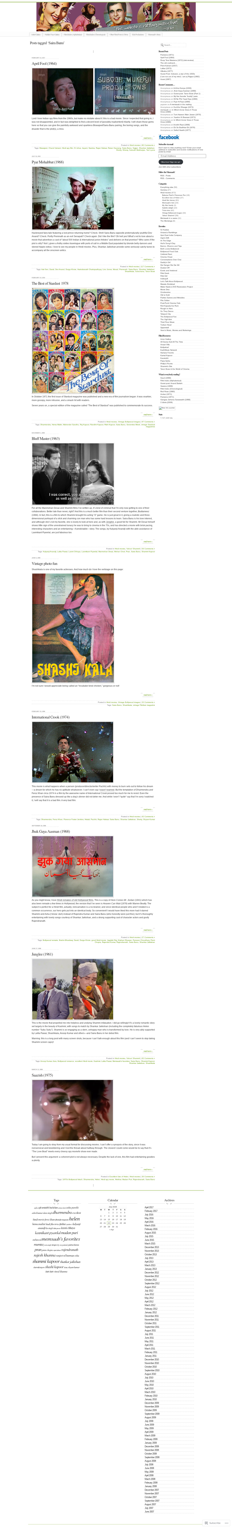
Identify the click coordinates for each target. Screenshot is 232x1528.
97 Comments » (148, 422)
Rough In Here (166, 309)
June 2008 (149, 1468)
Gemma (163, 190)
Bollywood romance (66, 1061)
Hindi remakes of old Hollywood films (75, 900)
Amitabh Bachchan (50, 1207)
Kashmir (97, 1061)
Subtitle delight (167, 208)
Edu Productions (138, 34)
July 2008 (149, 1464)
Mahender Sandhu (71, 425)
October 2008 (151, 1453)
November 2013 (152, 1250)
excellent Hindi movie (84, 1061)
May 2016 (149, 1218)
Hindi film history (168, 200)
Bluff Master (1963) (46, 438)
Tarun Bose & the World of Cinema (174, 369)
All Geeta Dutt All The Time (171, 342)
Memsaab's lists (168, 203)
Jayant (85, 148)
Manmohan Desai (105, 552)
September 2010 (152, 1370)
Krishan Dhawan (125, 940)
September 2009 (152, 1413)
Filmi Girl (163, 276)
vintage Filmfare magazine (144, 705)
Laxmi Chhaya (74, 552)
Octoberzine (165, 292)
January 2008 (151, 1486)
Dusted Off (164, 268)
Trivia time (166, 210)
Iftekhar (118, 1179)
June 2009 (149, 1424)
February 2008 (151, 1482)
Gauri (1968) (165, 378)
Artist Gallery (35, 34)
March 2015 (150, 1243)
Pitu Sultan (165, 300)
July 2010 (149, 1377)
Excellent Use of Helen (171, 198)
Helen (97, 1179)
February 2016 (151, 1229)
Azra (55, 1061)
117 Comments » (148, 266)
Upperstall (164, 328)
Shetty (118, 150)
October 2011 (150, 1323)
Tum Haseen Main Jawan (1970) (187, 115)
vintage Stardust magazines (148, 426)
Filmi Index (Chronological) (95, 34)
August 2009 (150, 1417)
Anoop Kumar (46, 1061)
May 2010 (149, 1384)
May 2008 (149, 1471)
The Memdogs (166, 221)
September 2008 (152, 1457)
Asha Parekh (72, 1207)
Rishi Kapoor (109, 425)
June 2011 (149, 1337)
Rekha (76, 1255)
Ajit (39, 1207)
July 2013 (149, 1258)
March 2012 (150, 1305)
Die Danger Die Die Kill (169, 265)
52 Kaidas (164, 230)
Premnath (123, 269)
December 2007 (152, 1490)
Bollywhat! (164, 347)
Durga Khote (71, 269)
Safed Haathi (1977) (182, 130)
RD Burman (68, 1255)
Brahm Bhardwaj (66, 940)
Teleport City (165, 314)
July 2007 (149, 1508)
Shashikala (129, 271)
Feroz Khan (58, 819)
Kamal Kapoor (166, 355)
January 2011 (150, 1355)
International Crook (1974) (50, 717)
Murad (115, 269)
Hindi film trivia (52, 1224)
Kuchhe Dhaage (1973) (183, 107)
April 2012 (149, 1301)
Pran (128, 552)
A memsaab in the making (181, 104)
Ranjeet (59, 1255)
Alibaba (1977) (166, 71)
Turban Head (165, 325)
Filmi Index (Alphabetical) (73, 34)
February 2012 (151, 1308)
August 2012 (150, 1287)
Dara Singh (47, 1213)
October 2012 (151, 1279)
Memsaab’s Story (154, 34)
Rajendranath (122, 942)
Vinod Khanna (60, 1271)
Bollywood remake (50, 940)
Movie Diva (164, 289)
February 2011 (151, 1352)
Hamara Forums (167, 353)
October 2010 (151, 1366)
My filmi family (167, 205)
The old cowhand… (168, 63)
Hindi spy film (67, 148)
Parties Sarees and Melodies (172, 298)
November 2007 (152, 1493)
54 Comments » (148, 549)
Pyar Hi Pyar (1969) (182, 102)
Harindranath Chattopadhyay (89, 269)
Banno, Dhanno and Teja (171, 246)
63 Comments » (148, 1058)
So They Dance (166, 311)
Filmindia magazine (62, 1219)
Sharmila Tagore (39, 1267)
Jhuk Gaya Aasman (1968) (185, 91)
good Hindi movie (99, 940)
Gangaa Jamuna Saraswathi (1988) (175, 400)
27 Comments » (148, 937)
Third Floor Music (167, 322)
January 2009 (151, 1442)
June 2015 (149, 1240)
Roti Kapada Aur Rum (169, 306)
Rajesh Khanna (44, 1255)
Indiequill (164, 279)
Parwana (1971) (167, 55)
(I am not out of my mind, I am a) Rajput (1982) (180, 77)
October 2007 (151, 1497)
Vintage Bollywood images (172, 213)
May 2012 (149, 1298)
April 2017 (149, 1207)
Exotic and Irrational (168, 270)
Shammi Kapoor (148, 552)
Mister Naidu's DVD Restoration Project (176, 287)
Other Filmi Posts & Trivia (119, 34)
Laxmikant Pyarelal (89, 552)
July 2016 (149, 1214)
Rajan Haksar (101, 148)
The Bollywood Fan (168, 317)
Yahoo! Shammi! (168, 215)
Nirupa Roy (55, 1244)
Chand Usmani (55, 148)
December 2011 (152, 1316)
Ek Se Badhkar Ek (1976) (184, 127)
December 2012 (152, 1272)
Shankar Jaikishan (146, 148)
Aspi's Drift (164, 238)
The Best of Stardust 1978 (50, 283)
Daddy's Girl (165, 262)
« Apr (111, 1230)
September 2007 (152, 1500)
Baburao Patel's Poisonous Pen (174, 195)
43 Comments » (148, 817)
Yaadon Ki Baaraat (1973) (185, 117)
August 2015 (150, 1232)
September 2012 (152, 1283)
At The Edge (165, 241)
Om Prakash (64, 1244)
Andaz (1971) (166, 394)
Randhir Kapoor (96, 425)
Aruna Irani (62, 1207)
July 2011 (149, 1334)
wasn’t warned (107, 790)
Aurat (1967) (165, 79)
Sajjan (135, 148)
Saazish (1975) (42, 1075)
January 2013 (151, 1269)
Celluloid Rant (166, 254)
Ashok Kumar (37, 1213)
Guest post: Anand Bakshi (171, 383)
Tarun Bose (150, 271)
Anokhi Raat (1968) (181, 125)
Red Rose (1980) (167, 391)
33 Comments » (148, 702)
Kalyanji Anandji (49, 552)
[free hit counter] (167, 408)
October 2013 (151, 1254)
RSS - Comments (167, 178)
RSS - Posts (165, 176)
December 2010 (152, 1359)
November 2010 (152, 1363)
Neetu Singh (47, 1245)
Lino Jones (107, 269)
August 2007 (150, 1504)
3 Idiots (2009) (166, 402)
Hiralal (87, 819)
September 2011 (152, 1327)
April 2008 (149, 1475)
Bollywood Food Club (169, 251)
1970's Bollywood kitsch (72, 1179)
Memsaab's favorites (121, 1061)
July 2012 (149, 1290)
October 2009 (151, 1410)
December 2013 (152, 1247)
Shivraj (125, 150)
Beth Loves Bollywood (169, 249)
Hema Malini (57, 425)
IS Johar (77, 148)
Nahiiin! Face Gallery (52, 34)
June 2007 (149, 1511)
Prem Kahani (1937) (168, 66)
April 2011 (149, 1345)
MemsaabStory (120, 27)
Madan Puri (127, 1179)
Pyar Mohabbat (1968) (48, 161)
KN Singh (49, 1228)
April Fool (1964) (167, 57)
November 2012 (152, 1276)
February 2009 (151, 1439)
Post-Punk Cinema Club (170, 303)
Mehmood (37, 1239)
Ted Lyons (150, 150)
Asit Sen (44, 269)
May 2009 (149, 1428)
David (51, 269)
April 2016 (149, 1221)
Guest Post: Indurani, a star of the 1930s (177, 74)
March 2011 (150, 1348)
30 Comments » (148, 1177)
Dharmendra (45, 425)
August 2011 (150, 1330)
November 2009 (152, 1406)
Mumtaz (39, 1244)
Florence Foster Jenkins (74, 819)
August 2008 (150, 1461)
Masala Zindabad (167, 284)
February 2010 (151, 1395)
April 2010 (149, 1388)
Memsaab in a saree (168, 218)
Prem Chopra (47, 1250)
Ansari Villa (165, 345)
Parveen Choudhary (141, 940)
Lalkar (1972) (165, 68)
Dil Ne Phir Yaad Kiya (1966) (185, 99)
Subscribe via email (166, 144)
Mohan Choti (119, 552)
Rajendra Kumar (108, 942)
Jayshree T (69, 1224)
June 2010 (149, 1381)
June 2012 (149, 1294)
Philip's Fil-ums (166, 364)
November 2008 (152, 1450)
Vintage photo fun (44, 563)
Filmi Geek (164, 273)
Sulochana (139, 271)
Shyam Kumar (149, 819)
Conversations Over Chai (170, 260)
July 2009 (149, 1421)
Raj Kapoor (84, 425)
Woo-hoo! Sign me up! (170, 162)
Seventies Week (133, 425)
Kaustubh (164, 358)
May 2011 (149, 1341)
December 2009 (152, 1403)
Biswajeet (43, 148)
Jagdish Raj (112, 940)
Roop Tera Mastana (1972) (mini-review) (177, 60)
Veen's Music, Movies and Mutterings (175, 330)
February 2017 (151, 1211)
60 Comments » (148, 145)
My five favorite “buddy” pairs (186, 96)
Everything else (166, 187)
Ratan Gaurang (114, 148)
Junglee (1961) (42, 954)
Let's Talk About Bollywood (171, 281)
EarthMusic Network (168, 350)
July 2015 (149, 1236)
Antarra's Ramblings (168, 232)
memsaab (164, 110)
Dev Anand (60, 269)
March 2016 (150, 1225)
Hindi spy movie (107, 1179)
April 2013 (149, 1261)
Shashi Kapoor (54, 1266)
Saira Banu (127, 148)
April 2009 (149, 1432)
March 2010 (150, 1392)
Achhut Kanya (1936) (182, 88)
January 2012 (151, 1312)
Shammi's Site (166, 366)
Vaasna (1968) (166, 386)
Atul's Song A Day (167, 243)
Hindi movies (165, 193)
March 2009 (150, 1435)
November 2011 (152, 1319)
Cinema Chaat (166, 257)
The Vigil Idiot (166, 319)
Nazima (92, 148)
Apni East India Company (171, 235)
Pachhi (94, 819)
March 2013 (150, 1265)
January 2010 (151, 1399)
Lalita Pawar (62, 552)
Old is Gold (165, 295)
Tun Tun (49, 1271)
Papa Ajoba (165, 361)
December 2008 (152, 1446)
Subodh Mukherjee (137, 150)
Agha (36, 1207)
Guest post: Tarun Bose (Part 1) (187, 94)
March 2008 (150, 1479)
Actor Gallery (165, 339)
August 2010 (150, 1374)
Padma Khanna (73, 1244)
